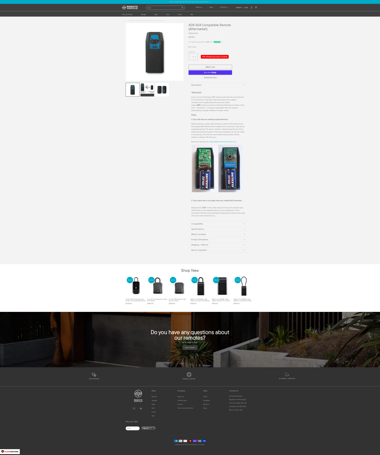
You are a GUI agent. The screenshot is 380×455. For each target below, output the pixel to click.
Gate (153, 404)
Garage (154, 400)
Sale (153, 416)
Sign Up (145, 428)
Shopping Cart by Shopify (198, 444)
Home (132, 20)
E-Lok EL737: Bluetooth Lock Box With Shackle (157, 300)
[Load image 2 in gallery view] (147, 90)
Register (239, 7)
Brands (154, 396)
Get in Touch (190, 348)
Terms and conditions (185, 408)
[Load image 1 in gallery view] (132, 90)
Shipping (206, 400)
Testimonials (182, 400)
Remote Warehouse (185, 444)
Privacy (180, 404)
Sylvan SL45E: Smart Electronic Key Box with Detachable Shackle (136, 300)
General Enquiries (235, 396)
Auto (153, 408)
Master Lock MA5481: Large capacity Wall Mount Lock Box (221, 300)
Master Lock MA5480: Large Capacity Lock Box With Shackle (200, 300)
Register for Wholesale (237, 399)
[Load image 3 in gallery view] (162, 90)
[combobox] (165, 8)
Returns (206, 404)
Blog (205, 408)
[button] (256, 7)
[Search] (182, 8)
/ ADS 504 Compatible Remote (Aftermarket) (148, 20)
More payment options (210, 77)
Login (246, 7)
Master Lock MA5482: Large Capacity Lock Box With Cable (243, 300)
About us (180, 396)
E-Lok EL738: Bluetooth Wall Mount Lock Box (177, 300)
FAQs (205, 396)
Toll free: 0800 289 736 (238, 403)
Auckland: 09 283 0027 (237, 406)
